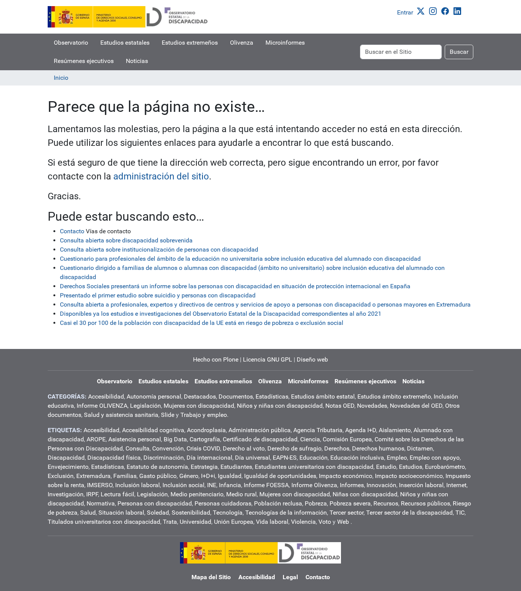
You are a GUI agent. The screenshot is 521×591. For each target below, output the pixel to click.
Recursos (385, 503)
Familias (125, 476)
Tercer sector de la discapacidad (409, 512)
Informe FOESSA (266, 485)
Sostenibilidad (191, 512)
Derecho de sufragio (294, 448)
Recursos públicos (425, 503)
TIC (460, 512)
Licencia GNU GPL (267, 359)
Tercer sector (346, 512)
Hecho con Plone (215, 359)
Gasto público (158, 476)
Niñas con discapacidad (365, 494)
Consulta (137, 448)
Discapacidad (66, 457)
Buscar (459, 51)
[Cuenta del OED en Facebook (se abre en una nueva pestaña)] (446, 10)
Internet (456, 485)
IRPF (92, 494)
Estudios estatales (125, 42)
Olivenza (241, 42)
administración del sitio (161, 176)
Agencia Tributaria (318, 430)
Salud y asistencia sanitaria (121, 414)
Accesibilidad (106, 396)
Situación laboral (121, 512)
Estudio (386, 466)
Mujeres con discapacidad (199, 405)
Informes (352, 485)
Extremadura (93, 476)
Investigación (66, 494)
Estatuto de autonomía (157, 466)
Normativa (101, 503)
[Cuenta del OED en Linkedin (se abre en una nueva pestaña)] (458, 10)
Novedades (372, 405)
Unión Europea (233, 521)
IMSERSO (100, 485)
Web (343, 521)
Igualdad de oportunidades (280, 476)
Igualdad (229, 476)
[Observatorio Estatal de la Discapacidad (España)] (128, 16)
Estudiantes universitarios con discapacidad (314, 466)
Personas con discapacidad (154, 503)
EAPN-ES (285, 457)
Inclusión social (183, 485)
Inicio (61, 77)
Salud (88, 512)
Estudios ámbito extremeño (394, 396)
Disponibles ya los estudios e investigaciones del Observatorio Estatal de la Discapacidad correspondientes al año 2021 (220, 313)
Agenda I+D (360, 430)
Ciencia (310, 439)
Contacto (72, 231)
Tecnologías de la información (286, 512)
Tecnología (228, 512)
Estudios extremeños (190, 42)
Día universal (252, 457)
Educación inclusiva (357, 457)
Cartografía (205, 439)
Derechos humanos (378, 448)
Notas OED (339, 405)
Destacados (200, 396)
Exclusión (61, 476)
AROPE (96, 439)
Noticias (137, 61)
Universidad (195, 521)
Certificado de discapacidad (260, 439)
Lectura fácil (117, 494)
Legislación (145, 405)
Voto (324, 521)
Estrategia (204, 466)
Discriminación (163, 457)
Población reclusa (278, 503)
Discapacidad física (114, 457)
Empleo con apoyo (435, 457)
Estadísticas (272, 396)
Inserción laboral (421, 485)
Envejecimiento (68, 466)
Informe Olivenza (314, 485)
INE (211, 485)
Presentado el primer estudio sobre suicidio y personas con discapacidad (158, 295)
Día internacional (209, 457)
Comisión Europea (347, 439)
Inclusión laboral (137, 485)
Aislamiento (395, 430)
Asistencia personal (134, 439)
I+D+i (208, 476)
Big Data (175, 439)
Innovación (381, 485)
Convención (168, 448)
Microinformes (285, 42)
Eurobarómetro (445, 466)
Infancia (230, 485)
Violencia (303, 521)
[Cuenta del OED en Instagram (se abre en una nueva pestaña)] (434, 10)
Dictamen (420, 448)
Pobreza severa (350, 503)
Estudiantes (236, 466)
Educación (313, 457)
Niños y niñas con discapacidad (280, 405)
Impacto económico (345, 476)
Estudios (410, 466)
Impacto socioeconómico (409, 476)
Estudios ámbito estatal (323, 396)
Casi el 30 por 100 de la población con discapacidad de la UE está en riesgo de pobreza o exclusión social (201, 322)
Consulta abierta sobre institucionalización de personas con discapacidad (159, 249)
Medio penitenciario (197, 494)
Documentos (236, 396)
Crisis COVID (203, 448)
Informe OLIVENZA (102, 405)
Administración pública (259, 430)
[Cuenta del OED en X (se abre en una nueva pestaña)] (422, 10)
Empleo (397, 457)
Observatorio (71, 42)
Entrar (405, 12)
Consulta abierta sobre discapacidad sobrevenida (126, 240)
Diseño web (312, 359)
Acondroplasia (206, 430)
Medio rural (241, 494)
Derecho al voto (244, 448)
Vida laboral (272, 521)
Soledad (158, 512)
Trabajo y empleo (203, 414)
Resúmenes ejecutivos (84, 61)
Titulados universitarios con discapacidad (104, 521)
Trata (170, 521)
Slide (167, 414)
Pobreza (316, 503)
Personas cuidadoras (223, 503)
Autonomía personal (154, 396)
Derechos (336, 448)
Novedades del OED (416, 405)
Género (188, 476)
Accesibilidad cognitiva (153, 430)
